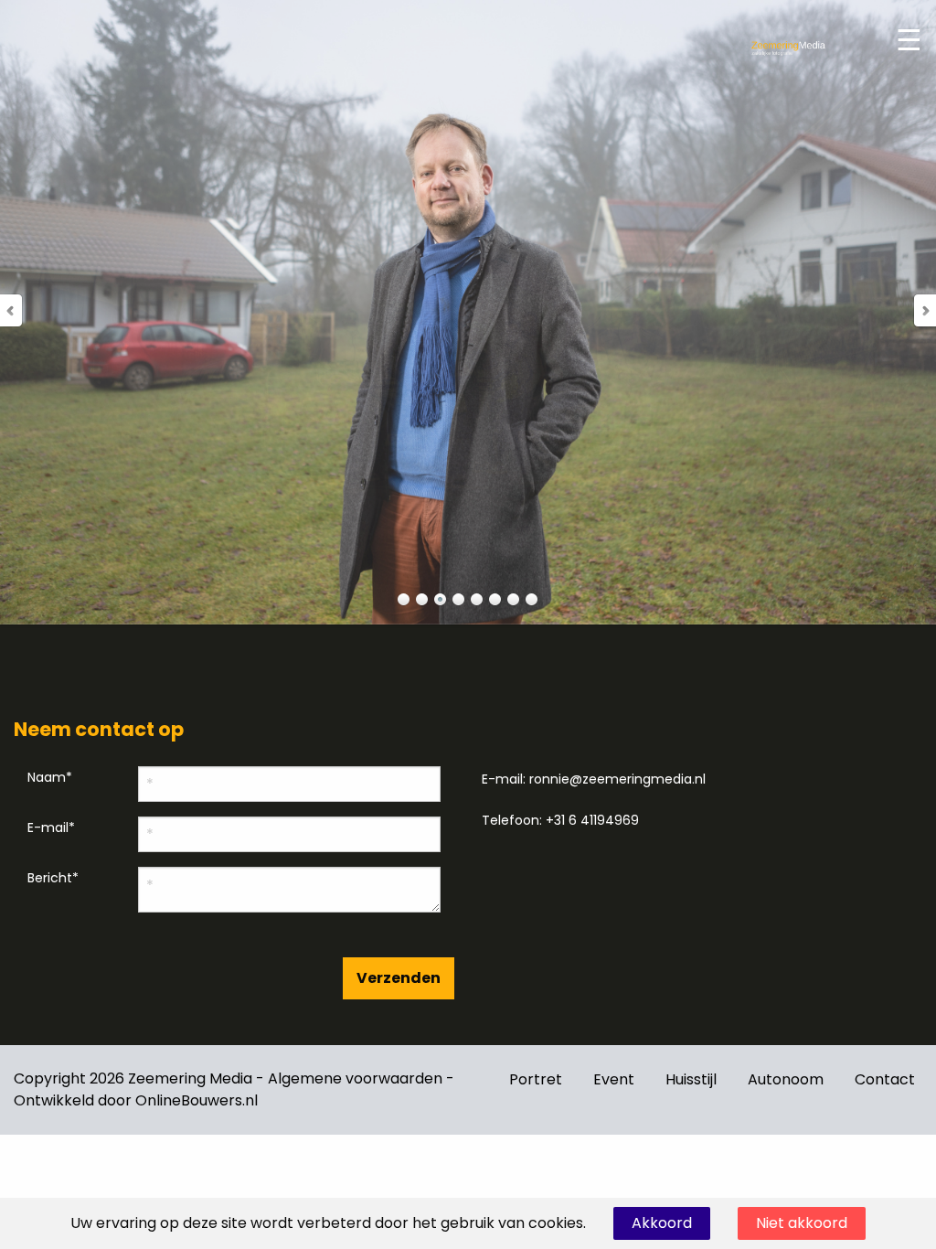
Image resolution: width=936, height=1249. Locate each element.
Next (924, 310)
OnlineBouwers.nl (196, 1100)
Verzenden (398, 977)
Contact (885, 1079)
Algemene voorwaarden (355, 1078)
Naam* (49, 777)
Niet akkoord (801, 1222)
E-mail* (51, 827)
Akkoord (662, 1222)
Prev (12, 310)
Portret (535, 1079)
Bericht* (53, 878)
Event (613, 1079)
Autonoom (786, 1079)
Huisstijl (691, 1079)
